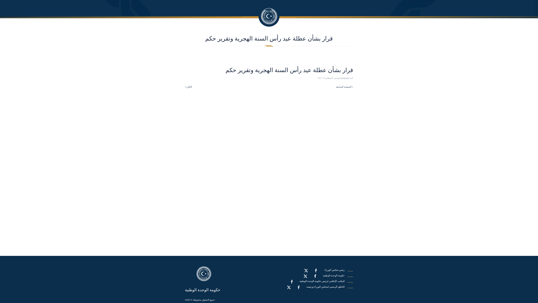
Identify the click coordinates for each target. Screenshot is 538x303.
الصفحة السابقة (344, 87)
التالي (189, 87)
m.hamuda (344, 78)
